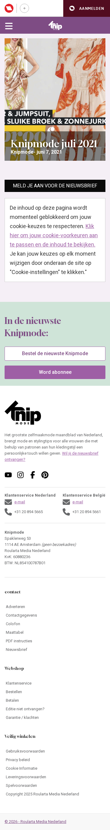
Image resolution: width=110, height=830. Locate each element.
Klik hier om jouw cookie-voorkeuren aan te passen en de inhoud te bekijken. (54, 235)
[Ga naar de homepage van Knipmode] (55, 25)
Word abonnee (55, 372)
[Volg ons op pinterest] (45, 475)
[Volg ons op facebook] (32, 475)
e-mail (19, 502)
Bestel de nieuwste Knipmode (55, 353)
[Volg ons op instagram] (20, 475)
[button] (86, 8)
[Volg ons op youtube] (8, 475)
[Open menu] (9, 25)
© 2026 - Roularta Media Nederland (35, 821)
